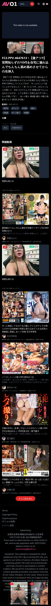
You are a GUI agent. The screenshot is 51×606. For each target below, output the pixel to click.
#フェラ (15, 108)
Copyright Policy (9, 514)
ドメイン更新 (8, 525)
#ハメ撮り (16, 112)
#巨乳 (5, 108)
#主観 (24, 108)
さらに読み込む (25, 498)
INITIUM (13, 442)
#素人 (33, 108)
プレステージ (15, 242)
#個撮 (26, 112)
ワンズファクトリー (17, 340)
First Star (14, 493)
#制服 (5, 112)
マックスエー (13, 391)
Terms (5, 510)
